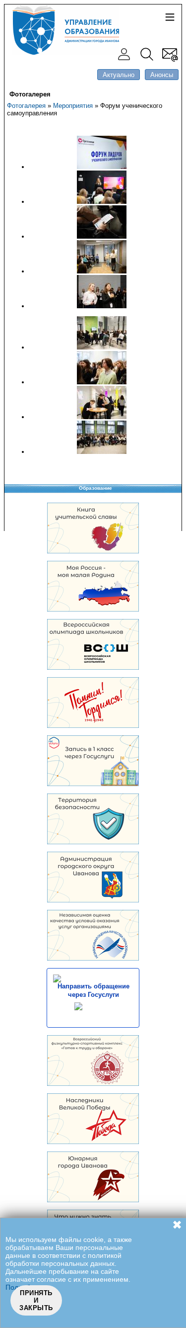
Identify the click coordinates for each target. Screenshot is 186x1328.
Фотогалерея (26, 105)
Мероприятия (73, 105)
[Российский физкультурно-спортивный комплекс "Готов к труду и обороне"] (93, 1083)
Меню (170, 16)
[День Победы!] (93, 1142)
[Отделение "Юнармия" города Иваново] (93, 1200)
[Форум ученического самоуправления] (101, 167)
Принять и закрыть (36, 1300)
